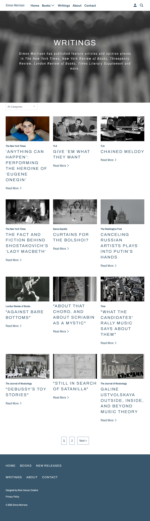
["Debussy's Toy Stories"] (28, 366)
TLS (55, 146)
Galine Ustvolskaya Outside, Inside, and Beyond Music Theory (122, 400)
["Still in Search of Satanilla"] (75, 366)
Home (35, 5)
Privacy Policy (12, 496)
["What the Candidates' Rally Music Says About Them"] (123, 289)
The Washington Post (111, 229)
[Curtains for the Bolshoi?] (75, 211)
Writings (64, 5)
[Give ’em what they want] (75, 128)
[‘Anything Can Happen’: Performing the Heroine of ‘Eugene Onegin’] (28, 128)
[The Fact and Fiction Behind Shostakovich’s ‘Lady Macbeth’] (28, 211)
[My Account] (135, 5)
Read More (12, 188)
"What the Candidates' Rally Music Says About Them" (117, 323)
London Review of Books (18, 306)
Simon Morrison (15, 5)
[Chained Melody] (123, 128)
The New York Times (16, 146)
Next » (83, 440)
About (77, 5)
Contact (90, 5)
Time (103, 306)
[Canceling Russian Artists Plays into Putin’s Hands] (123, 211)
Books (26, 465)
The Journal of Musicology (19, 383)
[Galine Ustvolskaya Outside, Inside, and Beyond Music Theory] (123, 366)
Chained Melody (122, 151)
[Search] (141, 5)
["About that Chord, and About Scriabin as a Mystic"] (75, 289)
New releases (49, 465)
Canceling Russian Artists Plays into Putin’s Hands (119, 245)
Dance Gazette (60, 229)
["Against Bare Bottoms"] (28, 289)
